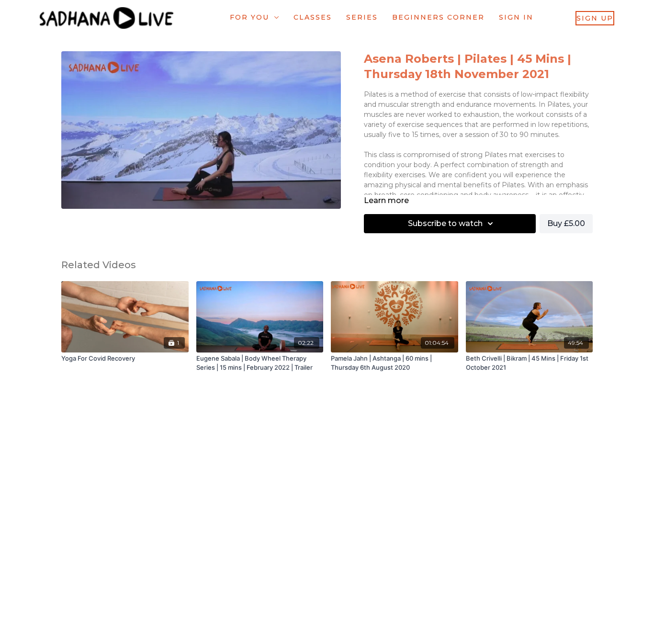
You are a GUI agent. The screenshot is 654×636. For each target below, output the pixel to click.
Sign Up (594, 18)
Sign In (516, 17)
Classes (312, 17)
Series (362, 17)
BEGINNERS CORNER (438, 17)
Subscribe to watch (445, 223)
